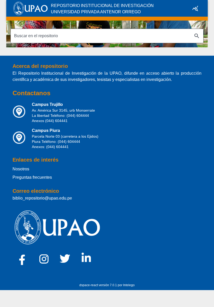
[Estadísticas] (195, 8)
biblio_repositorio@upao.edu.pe (42, 198)
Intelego (129, 285)
